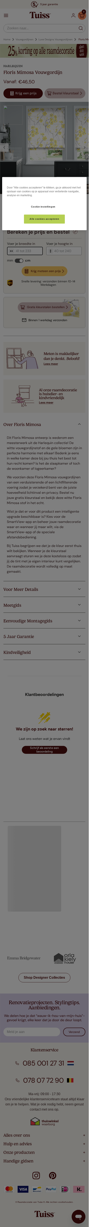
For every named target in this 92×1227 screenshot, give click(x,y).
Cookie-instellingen (43, 206)
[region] (44, 203)
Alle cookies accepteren (44, 219)
